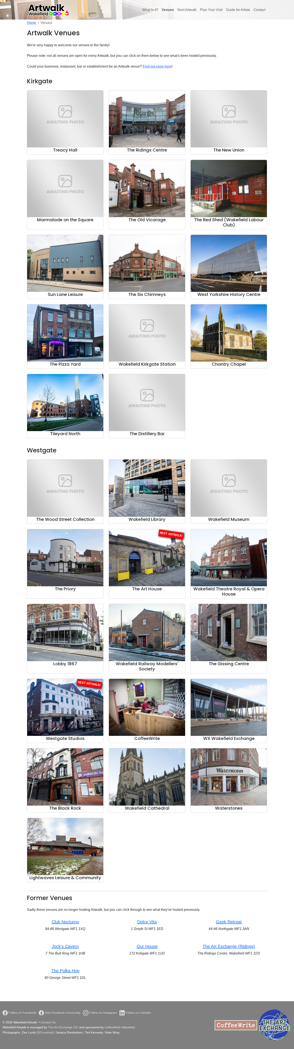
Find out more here (157, 66)
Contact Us (48, 1022)
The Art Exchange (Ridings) (229, 946)
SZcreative (45, 1032)
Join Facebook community (62, 1012)
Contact (259, 10)
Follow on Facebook (22, 1012)
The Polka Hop (65, 970)
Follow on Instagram (102, 1012)
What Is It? (150, 10)
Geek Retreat (229, 921)
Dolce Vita (147, 921)
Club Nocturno (65, 921)
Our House (147, 946)
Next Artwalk (187, 10)
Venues (168, 10)
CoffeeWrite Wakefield (120, 1027)
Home (31, 23)
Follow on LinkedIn (138, 1012)
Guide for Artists (238, 10)
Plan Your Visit (211, 10)
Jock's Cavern (65, 946)
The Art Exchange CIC (63, 1027)
